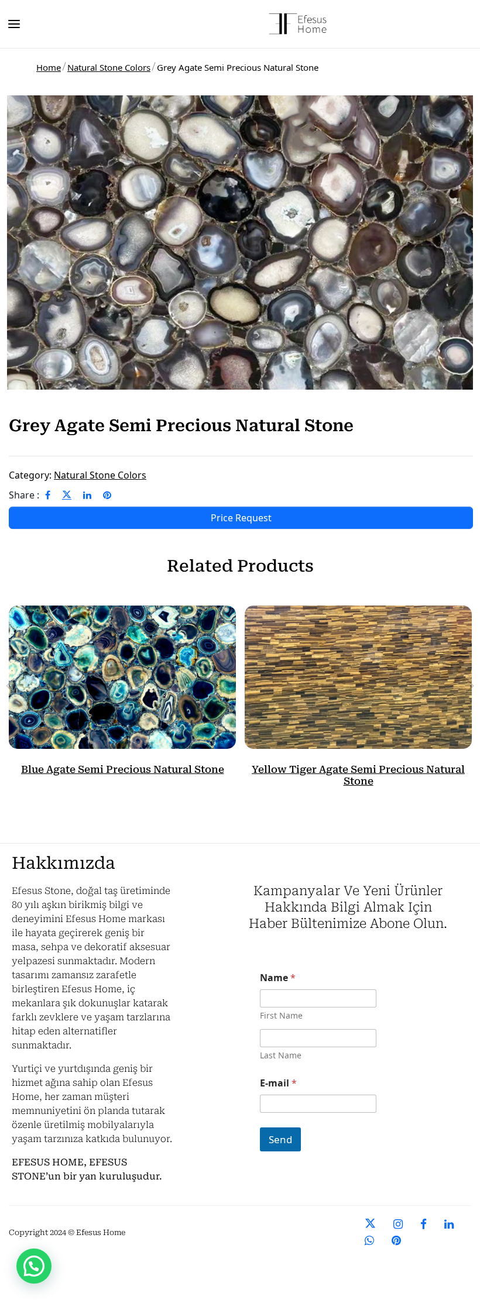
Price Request (241, 517)
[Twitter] (66, 495)
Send (280, 1139)
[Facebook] (47, 495)
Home (48, 67)
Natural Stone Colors (108, 67)
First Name (281, 1015)
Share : (24, 495)
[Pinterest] (107, 495)
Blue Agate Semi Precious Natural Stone (122, 769)
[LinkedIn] (87, 495)
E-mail (278, 1083)
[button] (34, 1266)
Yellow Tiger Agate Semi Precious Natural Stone (358, 775)
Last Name (280, 1055)
